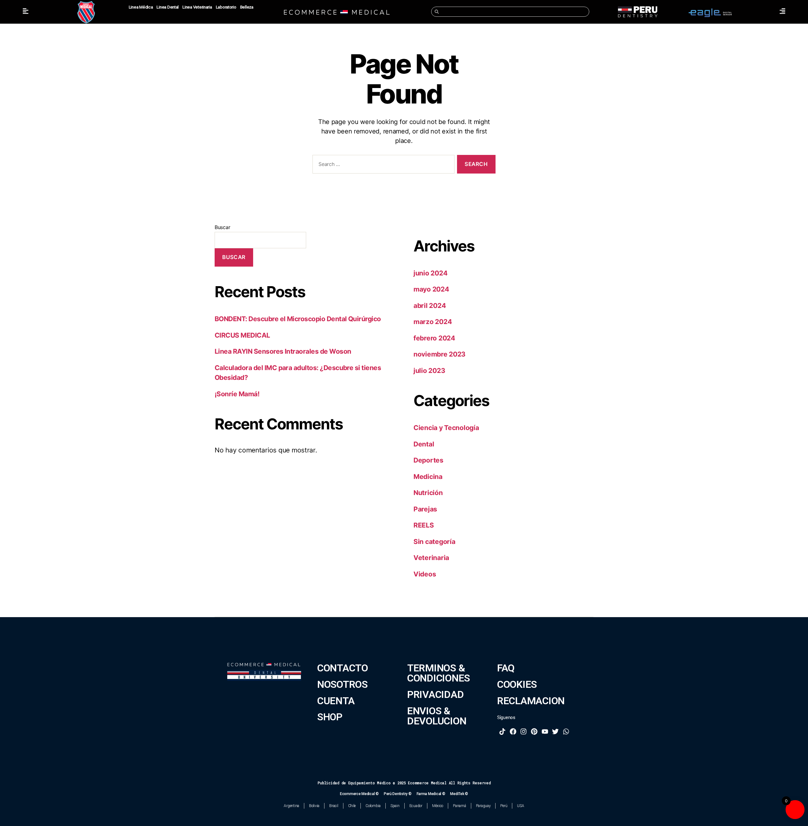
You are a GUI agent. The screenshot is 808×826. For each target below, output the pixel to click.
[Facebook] (513, 731)
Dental (423, 444)
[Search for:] (382, 165)
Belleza (246, 7)
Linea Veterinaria (197, 7)
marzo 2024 (432, 322)
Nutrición (428, 493)
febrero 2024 (434, 338)
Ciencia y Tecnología (446, 428)
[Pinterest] (534, 731)
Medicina (428, 477)
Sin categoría (434, 542)
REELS (423, 525)
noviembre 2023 (439, 354)
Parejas (425, 509)
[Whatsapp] (566, 731)
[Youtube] (544, 731)
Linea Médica (141, 7)
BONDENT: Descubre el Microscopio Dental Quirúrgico (298, 319)
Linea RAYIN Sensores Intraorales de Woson (283, 351)
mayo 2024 (431, 289)
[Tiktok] (502, 731)
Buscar (222, 227)
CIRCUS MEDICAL (242, 335)
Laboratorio (226, 7)
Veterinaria (431, 558)
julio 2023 (429, 371)
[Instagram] (523, 731)
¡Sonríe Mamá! (237, 394)
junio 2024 (430, 273)
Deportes (428, 460)
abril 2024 (429, 306)
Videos (424, 574)
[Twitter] (555, 731)
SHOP (329, 717)
